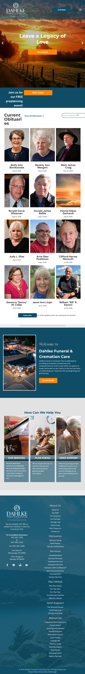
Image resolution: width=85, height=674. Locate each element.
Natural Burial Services (55, 571)
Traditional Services (55, 561)
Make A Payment (55, 656)
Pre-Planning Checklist (55, 595)
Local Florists (55, 638)
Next (82, 44)
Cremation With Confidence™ (55, 568)
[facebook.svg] (7, 567)
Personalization (55, 574)
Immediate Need (55, 555)
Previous (2, 44)
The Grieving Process (55, 607)
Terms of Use (43, 672)
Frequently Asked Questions (55, 622)
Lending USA (55, 641)
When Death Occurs (55, 634)
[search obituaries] (78, 115)
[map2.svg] (20, 567)
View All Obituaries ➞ (34, 116)
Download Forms (55, 653)
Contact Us (55, 531)
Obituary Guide (55, 644)
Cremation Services (55, 565)
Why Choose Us (55, 528)
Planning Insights (55, 647)
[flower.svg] (14, 567)
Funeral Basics (55, 625)
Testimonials (55, 525)
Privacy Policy (33, 672)
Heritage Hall (55, 522)
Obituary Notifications (55, 546)
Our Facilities (55, 519)
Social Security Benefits (55, 628)
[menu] (80, 9)
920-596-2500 (17, 542)
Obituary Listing (55, 540)
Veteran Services (55, 577)
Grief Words (55, 650)
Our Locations (55, 516)
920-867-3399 (17, 537)
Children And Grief (55, 613)
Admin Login (53, 672)
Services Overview (55, 558)
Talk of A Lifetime (55, 598)
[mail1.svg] (26, 567)
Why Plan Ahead (55, 586)
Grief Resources (55, 610)
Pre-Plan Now (55, 589)
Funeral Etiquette (55, 631)
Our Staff (55, 513)
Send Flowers (55, 543)
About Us (55, 510)
